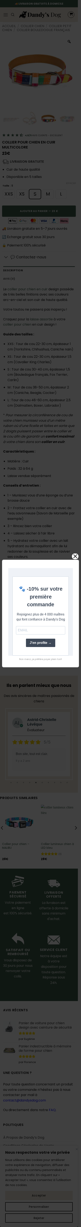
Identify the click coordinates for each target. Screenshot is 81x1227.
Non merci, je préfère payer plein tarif (40, 659)
